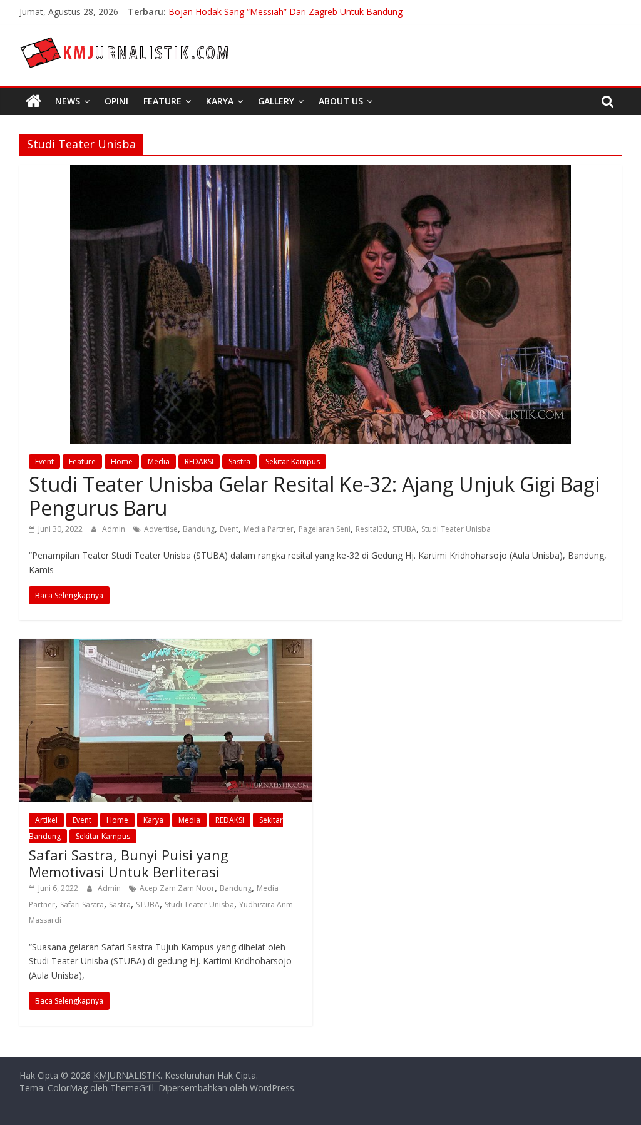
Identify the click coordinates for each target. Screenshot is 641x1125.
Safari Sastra (82, 904)
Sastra (239, 461)
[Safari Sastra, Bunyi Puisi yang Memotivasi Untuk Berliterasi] (166, 646)
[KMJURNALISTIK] (33, 101)
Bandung (199, 529)
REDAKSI (199, 461)
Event (44, 461)
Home (122, 461)
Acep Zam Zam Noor (177, 888)
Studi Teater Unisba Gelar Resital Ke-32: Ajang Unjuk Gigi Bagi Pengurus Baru (314, 496)
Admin (114, 529)
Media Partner (269, 529)
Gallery (276, 101)
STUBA (404, 529)
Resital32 (371, 529)
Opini (116, 101)
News (67, 101)
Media (159, 461)
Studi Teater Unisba (456, 529)
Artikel (46, 820)
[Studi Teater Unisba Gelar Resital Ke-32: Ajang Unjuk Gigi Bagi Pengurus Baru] (320, 173)
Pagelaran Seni (325, 529)
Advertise (161, 529)
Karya (219, 101)
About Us (341, 101)
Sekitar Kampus (292, 461)
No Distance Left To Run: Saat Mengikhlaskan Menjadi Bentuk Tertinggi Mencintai (334, 7)
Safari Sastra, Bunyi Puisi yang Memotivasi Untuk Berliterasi (128, 862)
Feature (162, 101)
